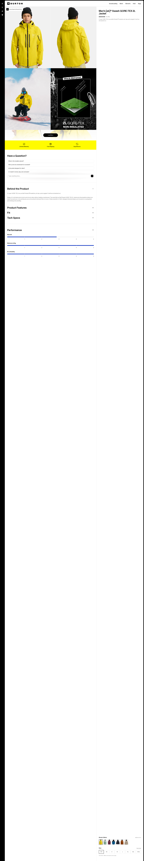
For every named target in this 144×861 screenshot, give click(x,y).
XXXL (138, 851)
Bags (139, 3)
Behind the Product (18, 189)
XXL (133, 851)
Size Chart (139, 848)
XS (106, 851)
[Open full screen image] (28, 37)
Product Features (17, 207)
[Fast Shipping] (50, 145)
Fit (8, 212)
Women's (127, 3)
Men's (121, 3)
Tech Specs (13, 218)
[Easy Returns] (77, 145)
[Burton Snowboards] (15, 3)
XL (127, 851)
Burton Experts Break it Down (15, 9)
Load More (50, 135)
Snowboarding (113, 3)
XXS (101, 851)
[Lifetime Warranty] (24, 145)
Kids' (134, 3)
